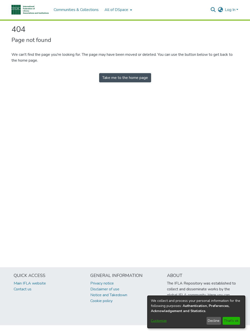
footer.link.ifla (103, 329)
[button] (30, 10)
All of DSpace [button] (116, 9)
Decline (213, 320)
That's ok (231, 320)
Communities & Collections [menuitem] (76, 9)
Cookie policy (101, 301)
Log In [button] (230, 9)
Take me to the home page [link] (125, 77)
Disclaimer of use (104, 289)
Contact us (22, 289)
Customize (159, 320)
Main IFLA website (30, 283)
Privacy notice (102, 283)
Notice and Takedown (108, 295)
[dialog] (196, 312)
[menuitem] (118, 9)
